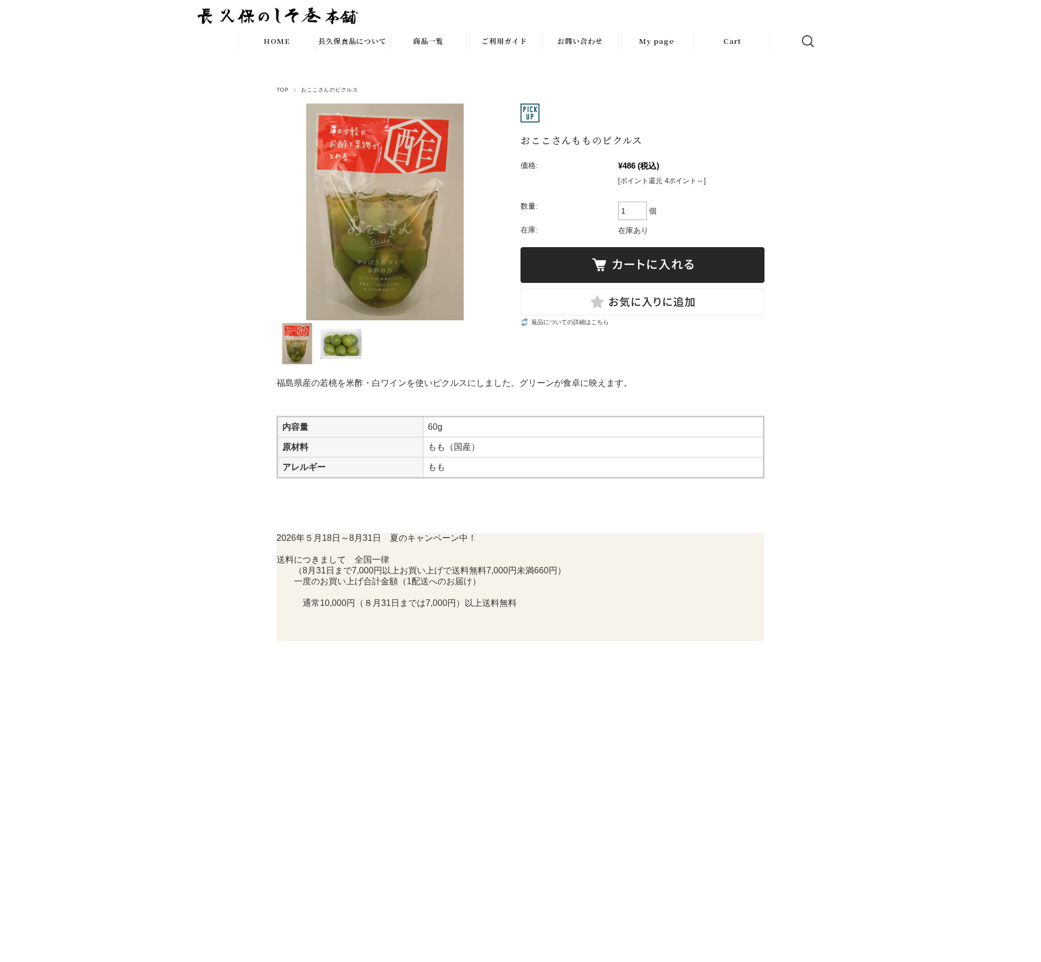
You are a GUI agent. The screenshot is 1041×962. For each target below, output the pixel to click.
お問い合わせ (580, 41)
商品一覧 (428, 41)
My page (656, 41)
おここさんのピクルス (329, 90)
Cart (732, 41)
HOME (277, 41)
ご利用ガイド (504, 41)
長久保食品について (352, 41)
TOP (282, 90)
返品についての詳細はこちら (570, 322)
